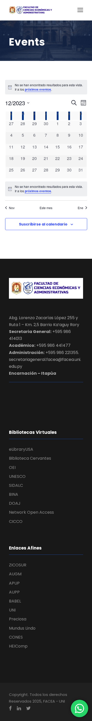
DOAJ (14, 503)
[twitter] (28, 708)
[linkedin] (19, 708)
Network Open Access (31, 512)
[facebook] (10, 708)
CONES (16, 637)
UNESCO (17, 476)
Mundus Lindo (22, 628)
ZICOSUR (17, 565)
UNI (12, 610)
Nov (12, 208)
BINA (13, 494)
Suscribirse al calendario (43, 224)
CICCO (15, 521)
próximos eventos (38, 89)
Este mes (46, 208)
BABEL (15, 601)
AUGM (15, 574)
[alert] (46, 188)
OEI (12, 467)
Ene (80, 208)
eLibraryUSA (21, 449)
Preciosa (17, 619)
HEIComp (18, 646)
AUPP (14, 592)
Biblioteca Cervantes (30, 458)
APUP (14, 583)
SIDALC (16, 485)
